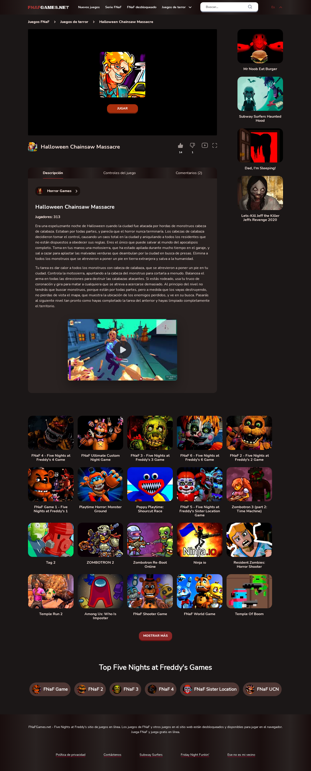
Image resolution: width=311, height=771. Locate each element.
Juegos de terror (174, 7)
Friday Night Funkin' (195, 755)
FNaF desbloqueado (141, 7)
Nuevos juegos (89, 7)
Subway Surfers (151, 755)
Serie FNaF (113, 7)
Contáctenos (112, 755)
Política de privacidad (70, 755)
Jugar (122, 108)
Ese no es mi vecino (241, 755)
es (273, 7)
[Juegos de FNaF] (48, 7)
